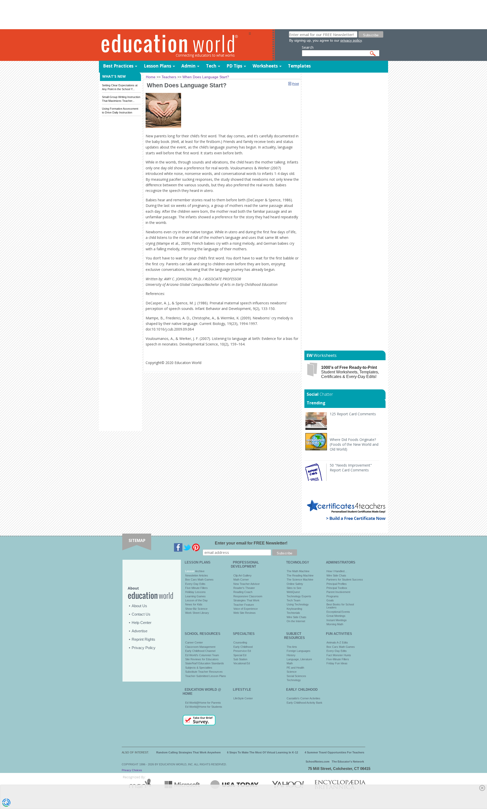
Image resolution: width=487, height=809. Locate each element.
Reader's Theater (244, 587)
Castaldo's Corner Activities (303, 698)
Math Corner (241, 579)
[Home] (174, 45)
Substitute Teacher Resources (204, 671)
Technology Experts (299, 596)
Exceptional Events (338, 611)
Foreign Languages (298, 650)
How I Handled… (336, 571)
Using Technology (298, 604)
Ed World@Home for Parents (203, 702)
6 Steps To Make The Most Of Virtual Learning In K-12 (262, 752)
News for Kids (193, 604)
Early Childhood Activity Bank (304, 702)
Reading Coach (242, 591)
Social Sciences (296, 676)
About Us (139, 606)
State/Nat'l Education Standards (204, 663)
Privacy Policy (143, 648)
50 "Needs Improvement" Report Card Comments (351, 467)
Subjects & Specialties (198, 667)
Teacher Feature (243, 604)
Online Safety (295, 583)
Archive (199, 571)
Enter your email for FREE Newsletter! (251, 543)
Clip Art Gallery (242, 575)
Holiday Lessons (195, 591)
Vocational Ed (241, 663)
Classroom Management (200, 646)
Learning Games (195, 596)
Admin (188, 66)
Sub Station (240, 659)
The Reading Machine (300, 575)
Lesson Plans (157, 66)
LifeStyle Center (243, 698)
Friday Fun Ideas (336, 663)
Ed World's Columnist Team (202, 655)
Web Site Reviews (244, 612)
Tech (211, 66)
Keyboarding (294, 608)
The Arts (292, 646)
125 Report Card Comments (353, 413)
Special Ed (239, 655)
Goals (330, 600)
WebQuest (293, 591)
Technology (294, 680)
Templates (299, 66)
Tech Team (293, 600)
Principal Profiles (336, 583)
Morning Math (334, 624)
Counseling (240, 642)
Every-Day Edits (195, 583)
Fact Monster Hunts (338, 655)
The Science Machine (300, 579)
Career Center (194, 642)
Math (290, 663)
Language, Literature (299, 659)
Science (292, 671)
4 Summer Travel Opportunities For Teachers (334, 752)
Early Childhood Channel (200, 650)
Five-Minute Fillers (196, 587)
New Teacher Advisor (246, 583)
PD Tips (234, 66)
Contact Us (141, 614)
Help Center (141, 622)
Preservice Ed (242, 650)
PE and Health (295, 667)
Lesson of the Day (196, 600)
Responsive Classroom (247, 596)
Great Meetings (335, 615)
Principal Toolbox (336, 587)
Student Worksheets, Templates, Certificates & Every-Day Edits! (350, 372)
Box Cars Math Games (199, 579)
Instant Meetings (336, 620)
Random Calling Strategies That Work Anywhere (188, 752)
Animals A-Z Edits (337, 642)
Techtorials (293, 612)
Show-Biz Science (196, 608)
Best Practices (118, 66)
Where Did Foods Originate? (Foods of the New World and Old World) (354, 444)
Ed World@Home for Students (203, 706)
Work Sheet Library (197, 612)
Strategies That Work (246, 600)
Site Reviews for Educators (202, 659)
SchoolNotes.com (317, 761)
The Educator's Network (348, 761)
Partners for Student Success (344, 579)
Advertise (139, 631)
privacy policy (351, 40)
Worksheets (265, 66)
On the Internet (296, 621)
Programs (332, 596)
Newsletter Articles (196, 575)
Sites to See (294, 587)
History (291, 655)
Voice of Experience (245, 608)
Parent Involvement (338, 591)
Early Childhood (243, 646)
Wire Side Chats (296, 617)
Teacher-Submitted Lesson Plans (205, 676)
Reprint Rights (143, 639)
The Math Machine (298, 571)
